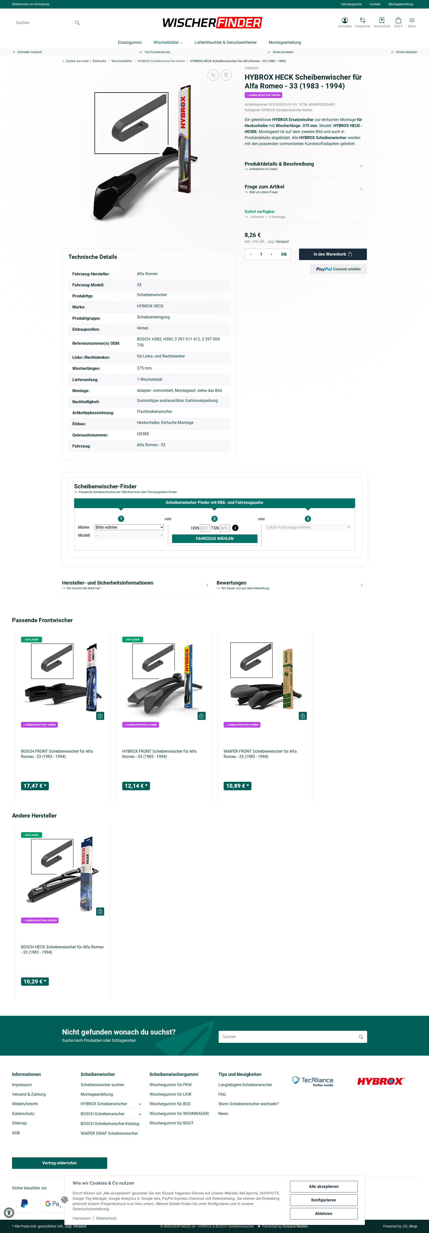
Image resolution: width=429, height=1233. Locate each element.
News (223, 1113)
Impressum (82, 1218)
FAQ (222, 1094)
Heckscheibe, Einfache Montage (165, 422)
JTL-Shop (409, 1226)
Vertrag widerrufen (59, 1163)
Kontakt (375, 4)
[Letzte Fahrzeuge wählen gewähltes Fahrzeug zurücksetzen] (308, 527)
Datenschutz (106, 1218)
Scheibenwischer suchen (102, 1084)
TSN (215, 528)
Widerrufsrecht (25, 1103)
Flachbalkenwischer (154, 411)
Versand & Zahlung (29, 1094)
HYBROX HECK (150, 306)
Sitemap (19, 1123)
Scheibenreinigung (153, 317)
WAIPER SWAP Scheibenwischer (109, 1133)
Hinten (143, 328)
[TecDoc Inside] (312, 1080)
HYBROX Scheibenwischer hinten (286, 110)
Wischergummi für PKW (171, 1084)
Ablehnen (323, 1213)
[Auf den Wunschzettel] (226, 75)
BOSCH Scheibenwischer (102, 1113)
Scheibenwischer (152, 294)
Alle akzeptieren (324, 1186)
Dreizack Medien (295, 1226)
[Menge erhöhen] (271, 254)
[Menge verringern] (251, 254)
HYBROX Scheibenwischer (104, 1103)
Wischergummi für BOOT (172, 1123)
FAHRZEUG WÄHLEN (214, 538)
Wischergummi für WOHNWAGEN (179, 1113)
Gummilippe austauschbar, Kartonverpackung (177, 400)
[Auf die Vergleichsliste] (213, 75)
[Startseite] (213, 22)
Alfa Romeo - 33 (151, 444)
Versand (282, 242)
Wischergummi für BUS (170, 1103)
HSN (195, 528)
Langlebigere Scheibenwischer (245, 1084)
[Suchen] (77, 22)
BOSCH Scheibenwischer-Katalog (110, 1123)
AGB (16, 1133)
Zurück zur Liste (77, 61)
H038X (143, 433)
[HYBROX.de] (381, 1080)
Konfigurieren (323, 1200)
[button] (345, 22)
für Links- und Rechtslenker (161, 356)
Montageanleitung (400, 4)
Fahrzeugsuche (351, 4)
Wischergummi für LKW (170, 1094)
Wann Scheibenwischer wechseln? (248, 1103)
